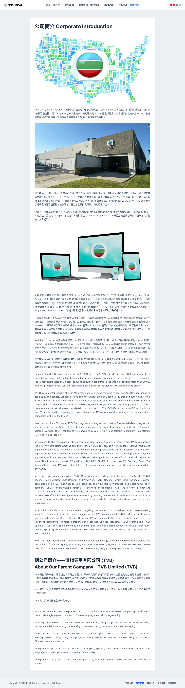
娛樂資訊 (83, 5)
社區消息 (122, 5)
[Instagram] (174, 5)
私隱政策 (172, 683)
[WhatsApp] (180, 5)
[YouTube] (171, 5)
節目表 (56, 5)
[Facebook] (177, 5)
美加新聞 (69, 5)
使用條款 (161, 683)
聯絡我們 (150, 683)
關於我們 (134, 5)
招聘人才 (129, 683)
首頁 (48, 5)
